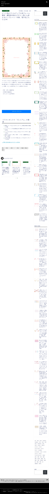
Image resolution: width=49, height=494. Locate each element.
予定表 (44, 455)
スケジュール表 (37, 448)
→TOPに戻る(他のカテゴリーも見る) (11, 142)
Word (35, 445)
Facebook (44, 440)
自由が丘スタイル (27, 491)
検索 (35, 10)
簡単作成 (41, 460)
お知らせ (43, 445)
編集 (45, 460)
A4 (35, 440)
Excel (40, 440)
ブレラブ (16, 491)
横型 (35, 460)
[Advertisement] (25, 29)
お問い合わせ (10, 491)
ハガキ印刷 (39, 450)
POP (35, 443)
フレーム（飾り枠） (6, 10)
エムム (21, 491)
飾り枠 (40, 463)
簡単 (38, 460)
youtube (39, 445)
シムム (33, 491)
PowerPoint (39, 443)
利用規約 (4, 491)
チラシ (36, 450)
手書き (42, 458)
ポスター (40, 453)
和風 (35, 458)
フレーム (36, 453)
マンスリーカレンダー (38, 455)
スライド (42, 448)
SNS (43, 443)
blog (37, 440)
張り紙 (39, 458)
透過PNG (36, 463)
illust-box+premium (5, 3)
